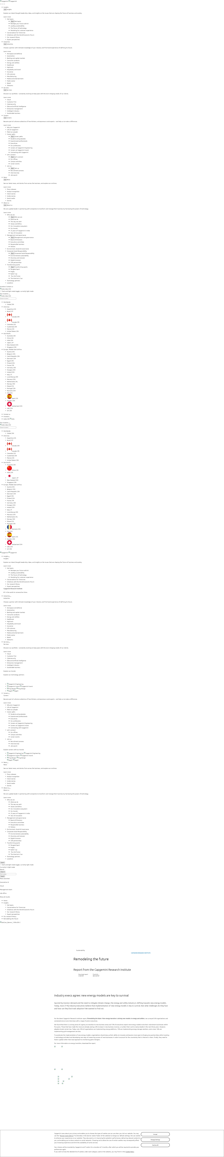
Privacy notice (65, 1114)
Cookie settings (62, 1061)
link (5, 9)
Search (2, 862)
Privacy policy (61, 1057)
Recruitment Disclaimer (67, 1116)
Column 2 (60, 1107)
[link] (8, 1)
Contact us (64, 1103)
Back (12, 21)
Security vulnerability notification (66, 1059)
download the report (88, 1043)
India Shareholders (66, 1121)
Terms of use (61, 1052)
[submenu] (10, 596)
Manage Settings (155, 1139)
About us (9, 205)
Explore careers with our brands (14, 749)
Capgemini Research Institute (13, 588)
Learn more (7, 17)
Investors (60, 1050)
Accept (155, 1134)
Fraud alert (61, 1066)
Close (3, 871)
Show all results (5, 897)
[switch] (0, 291)
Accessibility (61, 1055)
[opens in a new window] (111, 989)
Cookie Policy (130, 1152)
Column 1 (60, 1087)
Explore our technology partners (14, 675)
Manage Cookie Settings (66, 1136)
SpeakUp (63, 1128)
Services (9, 90)
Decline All (155, 1145)
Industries (10, 44)
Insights (9, 9)
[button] (9, 419)
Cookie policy (61, 1064)
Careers (9, 118)
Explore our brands (10, 671)
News (8, 179)
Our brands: (58, 1073)
